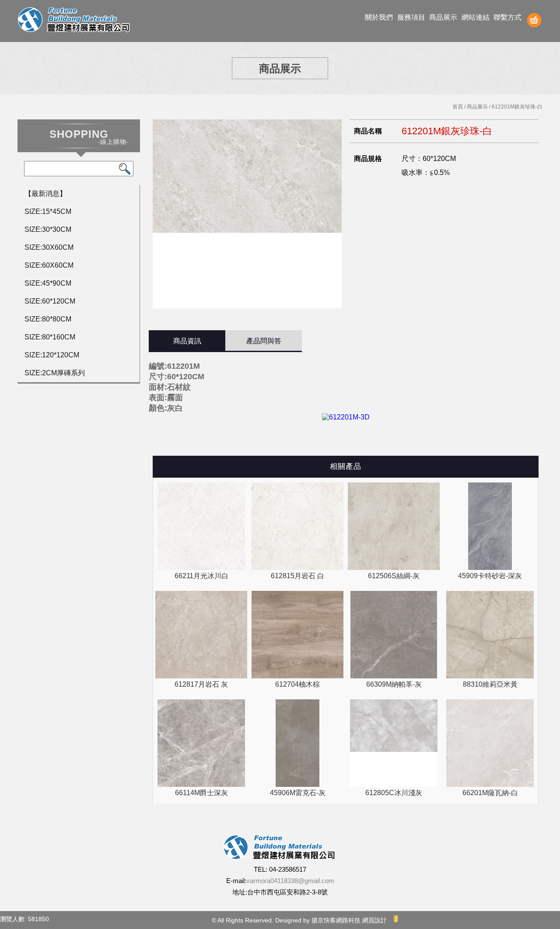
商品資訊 (187, 341)
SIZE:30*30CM (47, 229)
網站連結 (476, 17)
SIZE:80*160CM (49, 337)
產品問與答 (263, 341)
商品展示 (443, 17)
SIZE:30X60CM (49, 247)
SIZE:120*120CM (51, 355)
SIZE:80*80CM (47, 319)
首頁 (457, 107)
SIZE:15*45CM (47, 211)
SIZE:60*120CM (49, 301)
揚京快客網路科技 (336, 920)
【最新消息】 (45, 193)
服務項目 (411, 17)
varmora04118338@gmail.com (290, 880)
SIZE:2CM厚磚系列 (54, 373)
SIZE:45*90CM (47, 283)
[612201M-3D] (346, 417)
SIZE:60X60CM (49, 265)
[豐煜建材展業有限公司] (74, 21)
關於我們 (379, 17)
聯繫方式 (508, 17)
